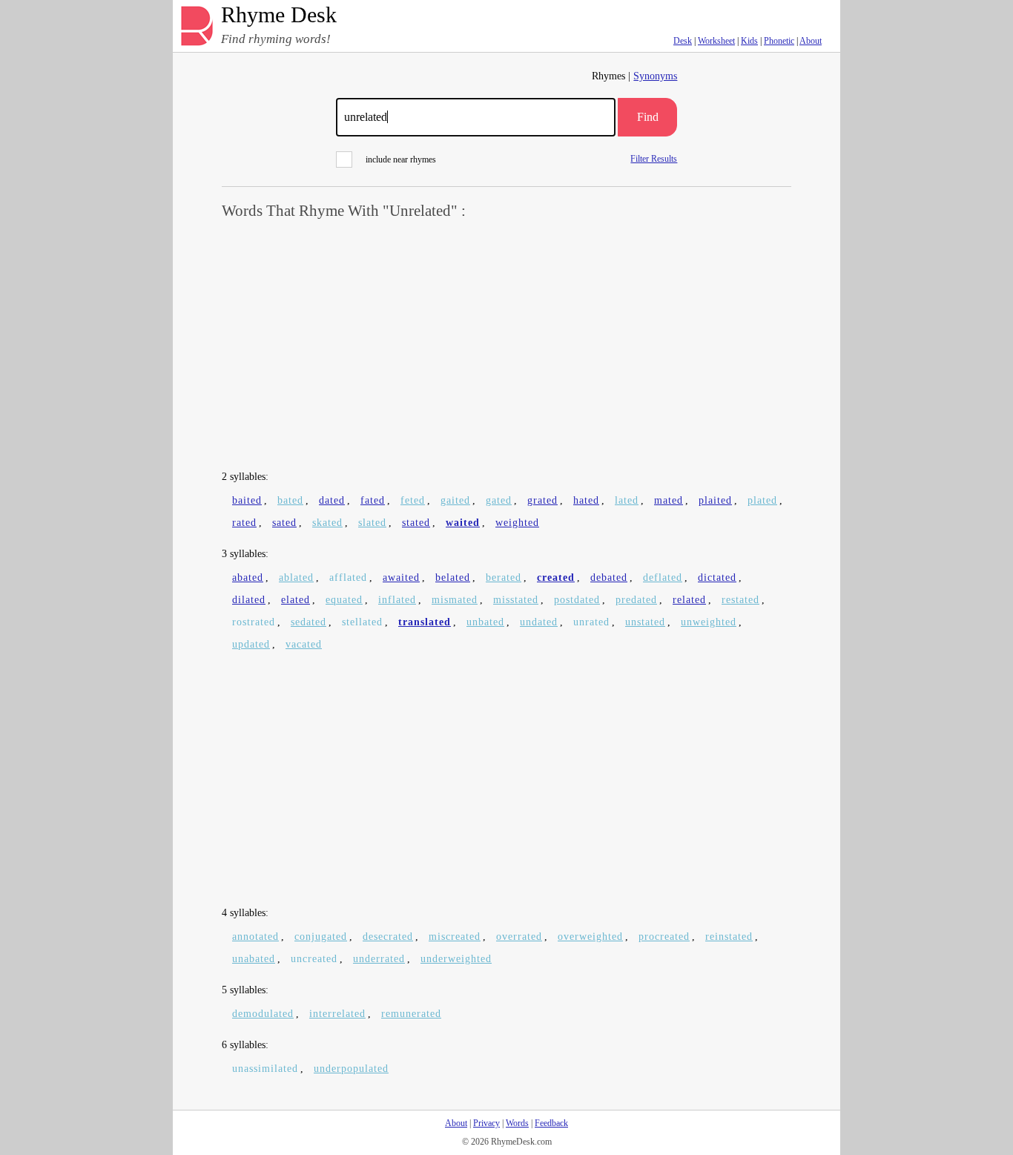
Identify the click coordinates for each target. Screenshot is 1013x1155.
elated (295, 599)
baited (247, 500)
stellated (362, 622)
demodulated (263, 1013)
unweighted (708, 622)
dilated (248, 599)
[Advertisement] (506, 346)
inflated (397, 599)
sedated (308, 622)
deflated (662, 577)
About (810, 41)
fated (372, 500)
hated (586, 500)
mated (668, 500)
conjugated (320, 936)
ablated (296, 577)
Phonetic (779, 41)
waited (463, 522)
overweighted (590, 936)
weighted (517, 522)
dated (332, 500)
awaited (401, 577)
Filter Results (653, 158)
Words (517, 1123)
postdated (577, 599)
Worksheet (716, 41)
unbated (485, 622)
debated (608, 577)
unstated (645, 622)
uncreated (314, 958)
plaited (715, 500)
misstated (515, 599)
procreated (664, 936)
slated (372, 522)
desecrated (388, 936)
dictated (717, 577)
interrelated (337, 1013)
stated (416, 522)
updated (251, 644)
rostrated (253, 622)
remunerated (411, 1013)
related (689, 599)
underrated (379, 958)
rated (244, 522)
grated (542, 500)
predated (636, 599)
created (556, 577)
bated (290, 500)
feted (412, 500)
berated (503, 577)
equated (344, 599)
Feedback (551, 1123)
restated (740, 599)
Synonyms (655, 76)
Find (648, 117)
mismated (455, 599)
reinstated (729, 936)
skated (327, 522)
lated (627, 500)
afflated (348, 577)
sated (284, 522)
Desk (682, 41)
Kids (749, 41)
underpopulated (351, 1068)
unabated (253, 958)
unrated (591, 622)
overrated (519, 936)
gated (499, 500)
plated (762, 500)
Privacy (486, 1123)
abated (247, 577)
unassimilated (265, 1068)
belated (452, 577)
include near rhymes (401, 159)
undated (539, 622)
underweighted (456, 958)
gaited (455, 500)
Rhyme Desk (279, 15)
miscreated (455, 936)
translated (424, 622)
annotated (255, 936)
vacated (304, 644)
